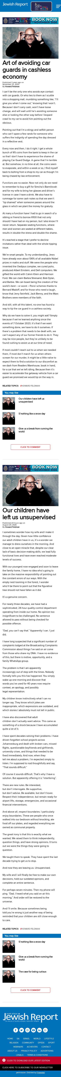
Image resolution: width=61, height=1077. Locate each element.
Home (10, 1038)
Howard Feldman (12, 86)
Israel (26, 1038)
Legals (19, 1054)
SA (18, 1038)
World (37, 1038)
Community (28, 1042)
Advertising (47, 1050)
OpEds (41, 1042)
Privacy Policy (29, 1050)
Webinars (18, 1046)
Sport (51, 1042)
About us (12, 1050)
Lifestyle (49, 1038)
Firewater (41, 1072)
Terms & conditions (37, 1054)
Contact (46, 1046)
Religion (14, 1042)
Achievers (32, 1046)
